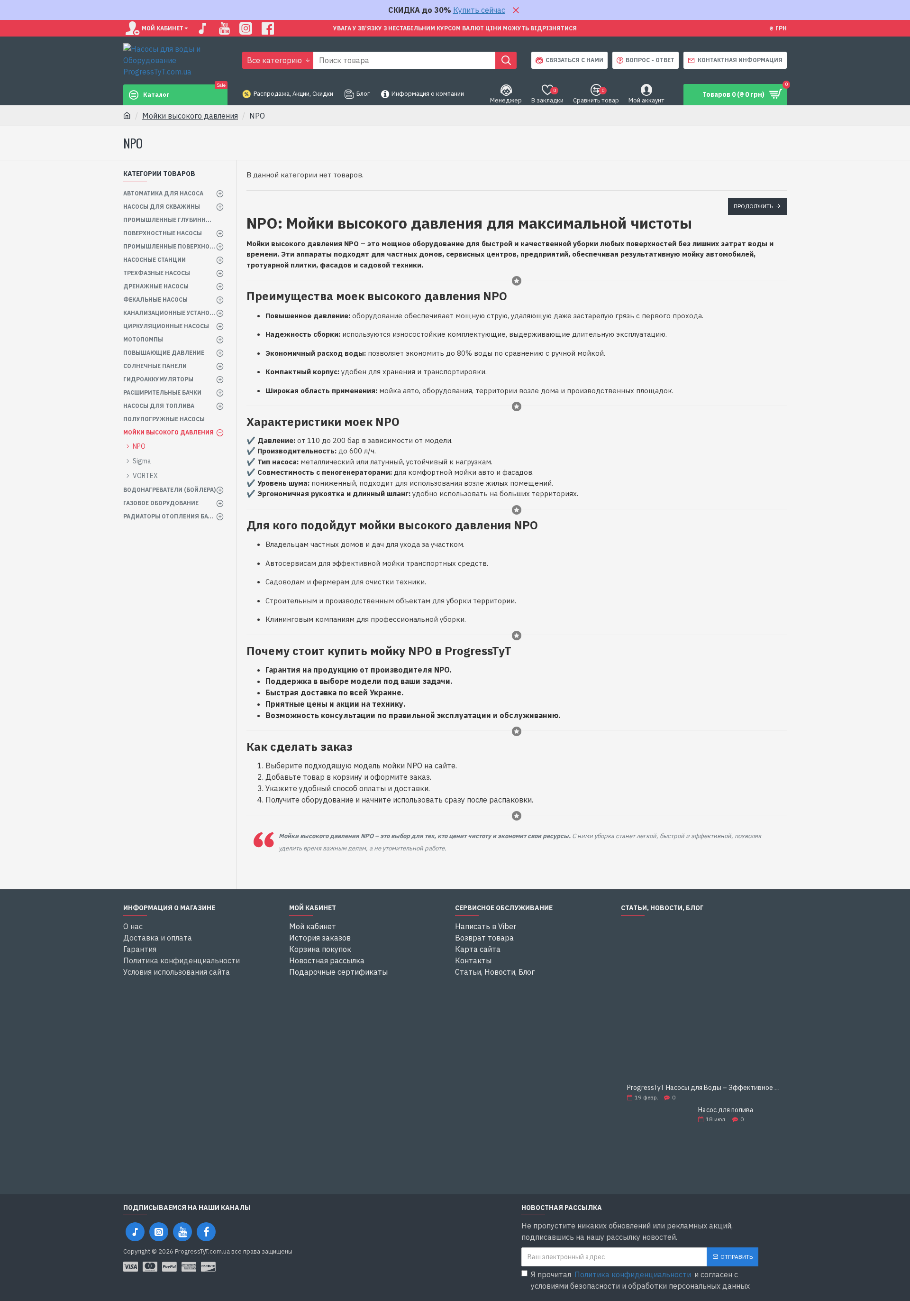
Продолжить (753, 206)
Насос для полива (726, 1110)
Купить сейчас (479, 10)
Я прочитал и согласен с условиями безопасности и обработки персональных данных (640, 1280)
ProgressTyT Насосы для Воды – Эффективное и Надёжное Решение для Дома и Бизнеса (704, 1087)
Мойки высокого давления (190, 115)
